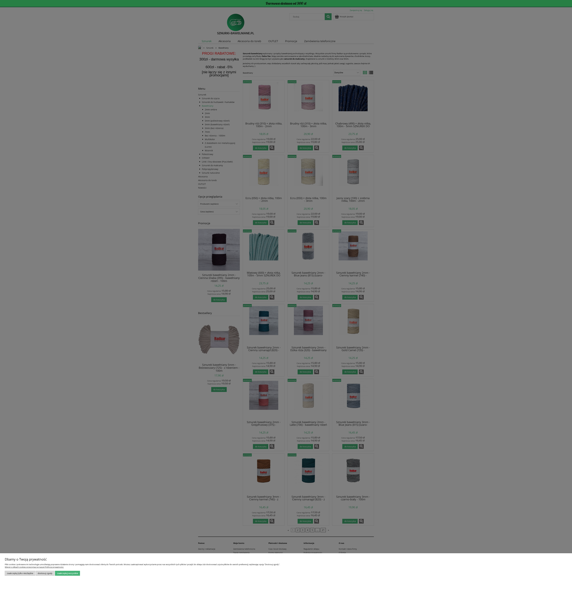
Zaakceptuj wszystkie (67, 573)
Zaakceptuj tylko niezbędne (20, 573)
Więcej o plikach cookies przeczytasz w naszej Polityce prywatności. (34, 567)
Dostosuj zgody (45, 573)
